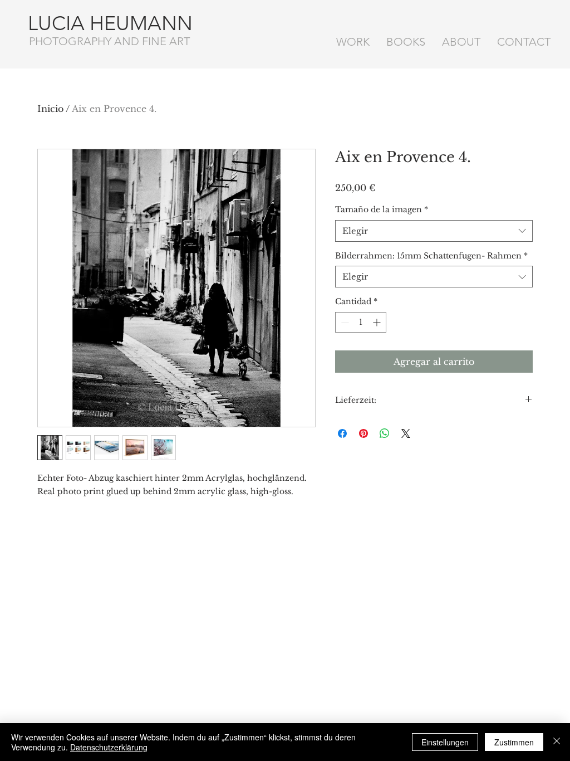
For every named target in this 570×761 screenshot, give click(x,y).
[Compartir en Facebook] (342, 433)
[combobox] (434, 231)
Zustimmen (514, 742)
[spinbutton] (361, 322)
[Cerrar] (556, 742)
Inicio (50, 108)
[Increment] (378, 322)
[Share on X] (405, 433)
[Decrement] (344, 322)
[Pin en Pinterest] (363, 433)
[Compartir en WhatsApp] (384, 433)
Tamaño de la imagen (381, 209)
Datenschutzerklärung (109, 747)
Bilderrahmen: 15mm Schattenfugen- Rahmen (431, 256)
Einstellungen (445, 742)
